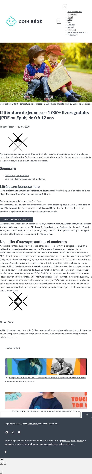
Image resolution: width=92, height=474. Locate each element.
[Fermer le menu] (65, 7)
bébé (73, 441)
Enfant (15, 104)
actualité (9, 444)
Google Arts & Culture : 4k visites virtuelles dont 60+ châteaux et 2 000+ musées (47, 378)
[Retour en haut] (5, 452)
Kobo (19, 277)
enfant (80, 441)
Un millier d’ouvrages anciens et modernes (25, 179)
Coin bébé (5, 104)
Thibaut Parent (7, 127)
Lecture (30, 382)
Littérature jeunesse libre (17, 176)
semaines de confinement (27, 154)
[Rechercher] (87, 415)
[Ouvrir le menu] (59, 21)
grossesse (65, 441)
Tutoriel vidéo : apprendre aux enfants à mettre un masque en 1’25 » (44, 411)
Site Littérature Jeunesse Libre (16, 219)
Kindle (26, 277)
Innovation (21, 382)
